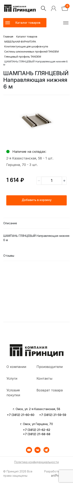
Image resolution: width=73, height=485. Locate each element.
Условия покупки (13, 392)
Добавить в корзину (37, 200)
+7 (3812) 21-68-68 (36, 434)
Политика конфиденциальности (36, 462)
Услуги (11, 378)
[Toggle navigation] (65, 22)
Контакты (44, 378)
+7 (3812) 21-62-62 (36, 430)
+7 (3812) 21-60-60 (20, 415)
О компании (16, 367)
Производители (49, 367)
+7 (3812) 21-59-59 (52, 415)
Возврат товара (49, 390)
